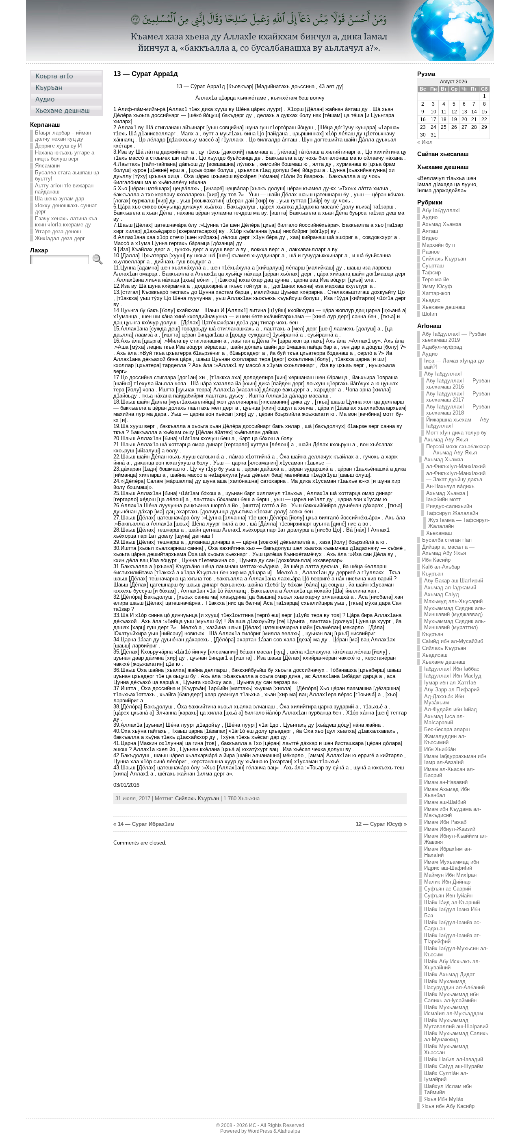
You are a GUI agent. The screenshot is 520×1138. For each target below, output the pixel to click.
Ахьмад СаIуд (441, 594)
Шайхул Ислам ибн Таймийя (448, 1089)
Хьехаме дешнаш (443, 307)
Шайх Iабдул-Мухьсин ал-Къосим (456, 951)
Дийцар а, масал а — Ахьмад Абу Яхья (448, 550)
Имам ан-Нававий (446, 782)
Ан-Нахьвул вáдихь (450, 486)
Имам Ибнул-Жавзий (449, 829)
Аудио (430, 217)
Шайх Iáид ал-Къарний (452, 902)
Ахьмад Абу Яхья (446, 440)
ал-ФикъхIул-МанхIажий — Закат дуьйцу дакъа (455, 476)
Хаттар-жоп (436, 293)
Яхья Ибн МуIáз (443, 1099)
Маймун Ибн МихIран (450, 875)
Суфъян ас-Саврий (447, 889)
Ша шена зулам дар (59, 198)
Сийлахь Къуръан (197, 798)
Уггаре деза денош (58, 231)
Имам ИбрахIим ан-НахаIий (448, 852)
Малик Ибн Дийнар (447, 882)
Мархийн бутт (439, 245)
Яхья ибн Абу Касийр (448, 1106)
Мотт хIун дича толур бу (456, 433)
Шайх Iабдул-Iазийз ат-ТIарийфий (452, 938)
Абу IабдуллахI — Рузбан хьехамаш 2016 (458, 384)
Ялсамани (47, 166)
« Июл (425, 142)
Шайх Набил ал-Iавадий (453, 1059)
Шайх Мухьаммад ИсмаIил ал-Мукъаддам (453, 1010)
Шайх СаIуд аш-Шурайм (453, 1066)
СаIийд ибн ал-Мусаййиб (452, 641)
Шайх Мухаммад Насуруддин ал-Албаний (454, 984)
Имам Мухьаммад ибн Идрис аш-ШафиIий (451, 865)
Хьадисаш (434, 655)
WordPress (260, 1131)
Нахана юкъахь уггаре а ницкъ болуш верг (64, 156)
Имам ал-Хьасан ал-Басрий (449, 772)
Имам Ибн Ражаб (445, 822)
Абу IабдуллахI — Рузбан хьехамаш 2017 (458, 397)
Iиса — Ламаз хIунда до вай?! (454, 364)
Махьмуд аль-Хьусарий (453, 601)
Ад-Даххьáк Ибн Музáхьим (444, 699)
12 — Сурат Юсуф (379, 824)
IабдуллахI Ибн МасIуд (452, 676)
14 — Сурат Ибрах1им (146, 824)
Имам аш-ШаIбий (445, 802)
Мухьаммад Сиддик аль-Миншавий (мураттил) (454, 624)
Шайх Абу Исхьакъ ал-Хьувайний (452, 964)
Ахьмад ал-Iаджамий (450, 587)
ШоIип (429, 314)
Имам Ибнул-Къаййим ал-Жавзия (456, 839)
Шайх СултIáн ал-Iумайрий (446, 1076)
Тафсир (431, 272)
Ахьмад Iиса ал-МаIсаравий (444, 719)
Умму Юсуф (437, 286)
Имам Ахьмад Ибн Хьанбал (447, 792)
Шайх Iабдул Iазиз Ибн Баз (452, 912)
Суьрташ (433, 266)
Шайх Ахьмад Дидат (449, 974)
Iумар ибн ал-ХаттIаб (450, 683)
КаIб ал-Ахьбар (441, 567)
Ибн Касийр (436, 560)
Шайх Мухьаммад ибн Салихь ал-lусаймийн (451, 997)
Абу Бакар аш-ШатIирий (453, 581)
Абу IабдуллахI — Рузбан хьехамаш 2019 (454, 337)
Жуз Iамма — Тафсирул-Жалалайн (459, 523)
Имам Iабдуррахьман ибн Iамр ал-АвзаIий (455, 759)
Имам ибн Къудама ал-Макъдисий (452, 812)
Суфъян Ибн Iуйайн (448, 896)
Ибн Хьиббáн (440, 749)
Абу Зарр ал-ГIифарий (451, 689)
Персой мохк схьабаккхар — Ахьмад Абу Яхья (458, 449)
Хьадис (431, 300)
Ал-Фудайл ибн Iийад (450, 709)
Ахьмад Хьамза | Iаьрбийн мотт (447, 496)
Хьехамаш (439, 533)
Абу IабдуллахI (441, 210)
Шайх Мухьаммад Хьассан (446, 1049)
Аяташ (430, 231)
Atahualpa (288, 1131)
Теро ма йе (435, 279)
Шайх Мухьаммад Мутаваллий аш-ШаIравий (456, 1023)
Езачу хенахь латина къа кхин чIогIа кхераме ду (66, 221)
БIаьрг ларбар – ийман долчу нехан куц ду (63, 136)
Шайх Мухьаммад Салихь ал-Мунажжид (456, 1036)
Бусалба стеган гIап (447, 540)
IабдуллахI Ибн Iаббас (451, 669)
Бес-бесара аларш (447, 729)
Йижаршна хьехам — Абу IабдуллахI (457, 423)
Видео (430, 238)
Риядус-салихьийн (449, 506)
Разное (431, 252)
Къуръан (432, 574)
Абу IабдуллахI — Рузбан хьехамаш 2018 (458, 410)
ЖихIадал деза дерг (60, 238)
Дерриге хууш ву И (58, 146)
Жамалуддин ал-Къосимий (445, 739)
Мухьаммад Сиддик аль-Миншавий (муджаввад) (454, 611)
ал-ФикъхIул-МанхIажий (455, 466)
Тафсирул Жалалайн (452, 513)
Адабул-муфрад (442, 347)
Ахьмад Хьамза (441, 224)
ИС (252, 1125)
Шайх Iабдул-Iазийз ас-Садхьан (452, 925)
